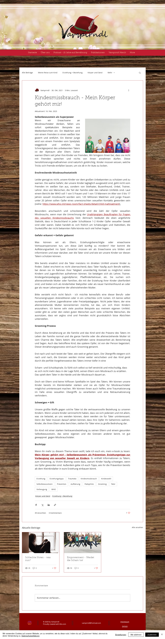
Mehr (110, 72)
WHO (53, 489)
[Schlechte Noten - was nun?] (40, 542)
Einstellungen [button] (120, 634)
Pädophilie (89, 484)
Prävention (61, 484)
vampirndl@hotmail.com (91, 623)
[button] (140, 73)
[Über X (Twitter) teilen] (42, 505)
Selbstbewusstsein (44, 484)
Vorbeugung (41, 489)
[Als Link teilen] (55, 505)
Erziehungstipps (57, 478)
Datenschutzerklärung (30, 635)
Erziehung (40, 478)
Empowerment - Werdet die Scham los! (80, 559)
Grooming (102, 484)
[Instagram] (29, 623)
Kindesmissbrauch (89, 478)
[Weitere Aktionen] (128, 90)
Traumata (72, 478)
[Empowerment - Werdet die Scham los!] (82, 542)
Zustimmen (152, 634)
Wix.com (62, 624)
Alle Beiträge (27, 72)
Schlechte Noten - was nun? (38, 559)
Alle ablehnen (136, 634)
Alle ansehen (137, 527)
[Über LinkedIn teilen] (48, 505)
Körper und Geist (95, 72)
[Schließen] (161, 634)
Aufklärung (75, 484)
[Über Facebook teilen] (36, 505)
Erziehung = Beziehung (72, 72)
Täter (113, 484)
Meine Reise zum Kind (47, 72)
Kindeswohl (106, 478)
